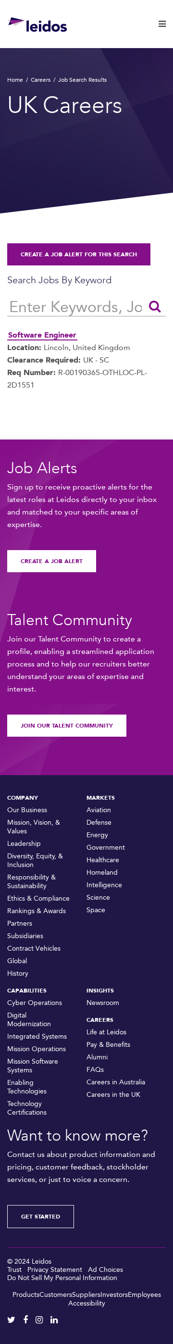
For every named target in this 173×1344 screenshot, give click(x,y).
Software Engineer (42, 334)
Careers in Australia (115, 1082)
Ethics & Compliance (38, 898)
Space (95, 910)
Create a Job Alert (52, 561)
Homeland (102, 872)
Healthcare (102, 860)
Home (15, 79)
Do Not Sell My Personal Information (62, 1278)
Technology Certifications (27, 1108)
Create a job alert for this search (79, 254)
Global (17, 961)
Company (22, 797)
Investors (114, 1295)
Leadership (24, 844)
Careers (40, 79)
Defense (98, 822)
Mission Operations (36, 1049)
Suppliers (86, 1295)
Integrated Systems (37, 1036)
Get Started (40, 1216)
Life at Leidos (106, 1032)
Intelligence (104, 885)
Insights (100, 990)
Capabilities (27, 990)
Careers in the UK (113, 1095)
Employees (144, 1295)
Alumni (97, 1057)
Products (25, 1295)
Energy (97, 835)
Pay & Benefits (108, 1045)
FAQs (95, 1070)
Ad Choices (105, 1270)
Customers (55, 1295)
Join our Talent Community (67, 725)
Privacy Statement (54, 1270)
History (17, 973)
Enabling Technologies (27, 1087)
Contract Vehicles (34, 948)
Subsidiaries (25, 936)
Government (105, 847)
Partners (19, 923)
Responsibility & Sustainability (31, 881)
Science (98, 897)
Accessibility (86, 1303)
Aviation (98, 810)
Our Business (27, 810)
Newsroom (102, 1003)
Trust (14, 1270)
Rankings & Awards (36, 911)
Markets (100, 797)
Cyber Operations (34, 1003)
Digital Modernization (29, 1019)
